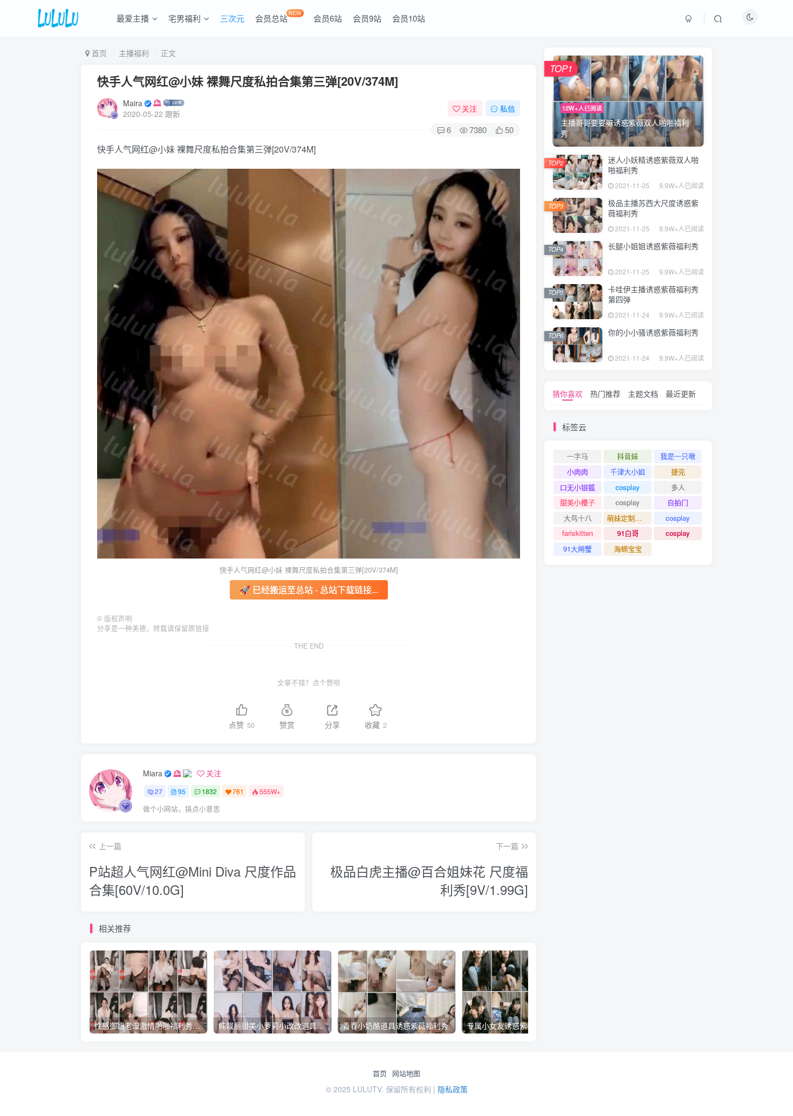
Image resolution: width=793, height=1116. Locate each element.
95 (182, 791)
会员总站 (278, 16)
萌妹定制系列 (628, 518)
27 (158, 791)
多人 (678, 487)
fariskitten (577, 533)
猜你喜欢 (567, 393)
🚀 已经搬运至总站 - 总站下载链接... (309, 589)
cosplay (628, 487)
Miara (152, 773)
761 (238, 791)
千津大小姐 (627, 471)
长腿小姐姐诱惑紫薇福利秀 (653, 245)
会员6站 (327, 18)
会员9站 (367, 18)
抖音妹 (627, 456)
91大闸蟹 (577, 548)
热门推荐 (605, 393)
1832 (209, 791)
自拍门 (677, 502)
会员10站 (408, 18)
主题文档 (643, 393)
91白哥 (628, 533)
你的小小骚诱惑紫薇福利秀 (653, 332)
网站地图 (406, 1073)
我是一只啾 (677, 456)
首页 (380, 1073)
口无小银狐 (577, 487)
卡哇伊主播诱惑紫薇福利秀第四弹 (653, 294)
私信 (507, 108)
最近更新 (681, 393)
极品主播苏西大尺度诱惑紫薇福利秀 (653, 208)
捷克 (678, 471)
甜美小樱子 (577, 502)
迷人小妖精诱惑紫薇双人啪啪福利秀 (653, 165)
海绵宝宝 (628, 548)
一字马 (577, 456)
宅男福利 (184, 18)
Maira (132, 103)
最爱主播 (133, 18)
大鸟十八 (578, 518)
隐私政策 (452, 1089)
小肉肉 (577, 471)
